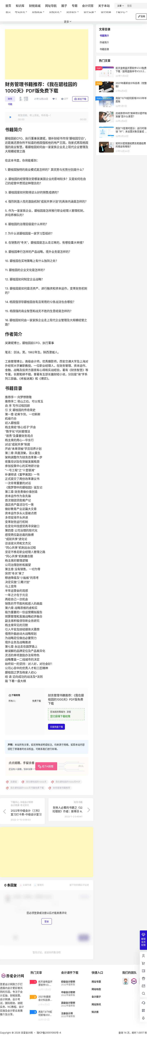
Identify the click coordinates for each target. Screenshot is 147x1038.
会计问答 (88, 6)
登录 (46, 921)
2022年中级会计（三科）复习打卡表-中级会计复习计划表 (26, 814)
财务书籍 (10, 100)
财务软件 (72, 11)
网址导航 (51, 6)
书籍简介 (104, 35)
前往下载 (82, 99)
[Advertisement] (46, 54)
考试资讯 (20, 11)
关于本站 (104, 6)
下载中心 (120, 11)
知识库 (20, 6)
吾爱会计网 (26, 1032)
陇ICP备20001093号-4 (49, 1032)
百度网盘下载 (56, 727)
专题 (74, 6)
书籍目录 (104, 49)
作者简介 (104, 42)
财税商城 (35, 6)
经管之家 (26, 99)
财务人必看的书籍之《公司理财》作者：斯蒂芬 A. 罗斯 (67, 811)
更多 (66, 21)
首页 (8, 6)
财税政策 (37, 11)
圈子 (64, 6)
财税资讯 (54, 11)
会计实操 (89, 11)
